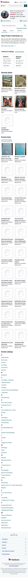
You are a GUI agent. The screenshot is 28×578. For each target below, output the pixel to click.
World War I (4, 522)
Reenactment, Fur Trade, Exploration (11, 485)
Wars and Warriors (6, 515)
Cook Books (4, 392)
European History (6, 405)
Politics (3, 477)
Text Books (4, 497)
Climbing (3, 387)
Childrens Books (5, 382)
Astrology (4, 365)
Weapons (4, 517)
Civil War (3, 385)
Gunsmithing (5, 422)
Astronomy (4, 367)
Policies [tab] (19, 30)
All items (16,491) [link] (6, 140)
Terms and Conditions (14, 565)
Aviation (3, 370)
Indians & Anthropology (8, 432)
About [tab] (11, 30)
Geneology (4, 417)
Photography (5, 470)
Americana (4, 360)
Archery (3, 362)
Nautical (3, 457)
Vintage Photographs (7, 507)
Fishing (3, 412)
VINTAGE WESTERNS (7, 510)
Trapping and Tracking (7, 500)
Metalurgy (4, 447)
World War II (4, 525)
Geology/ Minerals (6, 420)
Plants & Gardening (6, 472)
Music (3, 450)
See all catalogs (19, 51)
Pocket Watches (5, 475)
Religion (3, 487)
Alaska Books (5, 357)
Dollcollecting (5, 397)
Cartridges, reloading (7, 380)
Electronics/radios (6, 402)
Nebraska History (6, 460)
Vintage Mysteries (6, 505)
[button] (25, 25)
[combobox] (16, 6)
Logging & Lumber (6, 442)
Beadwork (4, 375)
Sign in (21, 2)
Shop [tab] (4, 30)
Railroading (4, 482)
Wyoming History (6, 527)
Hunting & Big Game (7, 427)
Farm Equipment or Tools (8, 410)
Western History (6, 520)
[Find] (25, 6)
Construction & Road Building (9, 390)
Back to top (14, 535)
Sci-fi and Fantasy (6, 492)
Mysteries (4, 452)
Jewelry (3, 437)
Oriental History (5, 465)
